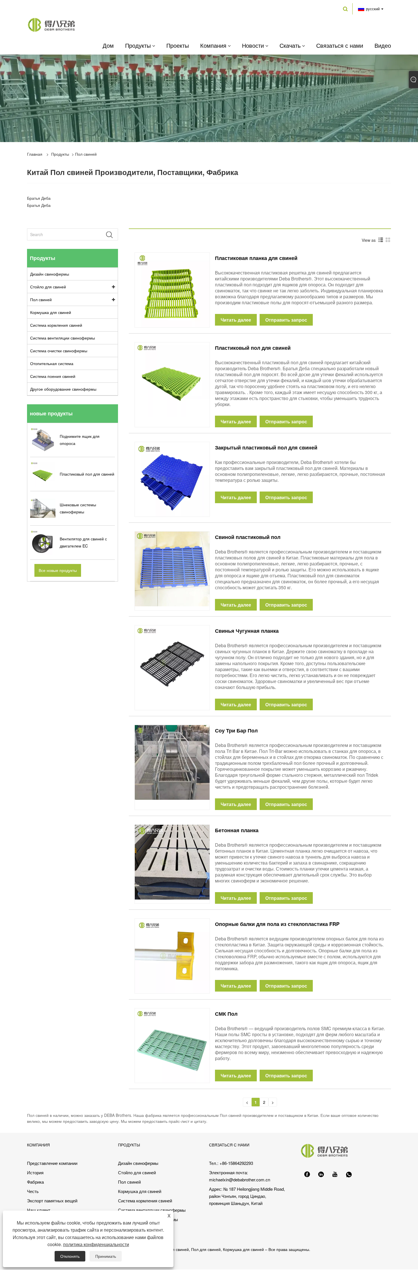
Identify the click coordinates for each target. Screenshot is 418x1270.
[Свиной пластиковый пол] (172, 568)
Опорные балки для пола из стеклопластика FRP (277, 924)
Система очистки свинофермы (58, 350)
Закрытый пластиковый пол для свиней (266, 447)
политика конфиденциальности (96, 1244)
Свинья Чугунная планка (247, 630)
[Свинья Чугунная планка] (172, 662)
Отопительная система (51, 363)
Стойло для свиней (48, 287)
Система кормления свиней (56, 325)
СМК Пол (226, 1013)
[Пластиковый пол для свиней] (172, 379)
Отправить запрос (286, 320)
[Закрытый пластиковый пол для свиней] (172, 479)
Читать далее (236, 320)
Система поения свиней (52, 376)
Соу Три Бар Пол (236, 730)
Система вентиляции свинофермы (62, 338)
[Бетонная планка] (172, 861)
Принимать (105, 1256)
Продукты (60, 154)
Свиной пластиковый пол (247, 537)
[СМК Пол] (172, 1045)
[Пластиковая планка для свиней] (172, 289)
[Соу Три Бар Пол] (172, 762)
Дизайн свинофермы (49, 274)
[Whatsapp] (349, 1174)
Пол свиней (41, 299)
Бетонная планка (236, 830)
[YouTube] (335, 1174)
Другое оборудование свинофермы (63, 389)
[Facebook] (307, 1174)
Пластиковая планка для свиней (256, 258)
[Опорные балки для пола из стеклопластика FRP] (172, 955)
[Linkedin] (321, 1174)
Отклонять (70, 1256)
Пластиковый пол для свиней (253, 347)
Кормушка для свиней (50, 312)
